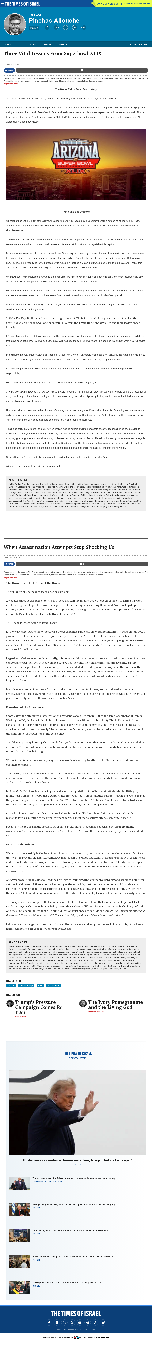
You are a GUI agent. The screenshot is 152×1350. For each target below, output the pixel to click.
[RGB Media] (78, 1337)
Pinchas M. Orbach (96, 1012)
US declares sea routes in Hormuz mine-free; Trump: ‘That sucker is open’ (77, 1160)
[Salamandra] (102, 1337)
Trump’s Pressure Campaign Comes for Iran (39, 1007)
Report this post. (11, 84)
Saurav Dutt (20, 1017)
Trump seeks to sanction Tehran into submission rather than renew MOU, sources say (74, 1178)
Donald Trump (26, 985)
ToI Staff (77, 1164)
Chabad (11, 985)
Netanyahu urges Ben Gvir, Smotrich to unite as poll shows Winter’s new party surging (74, 1204)
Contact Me (63, 44)
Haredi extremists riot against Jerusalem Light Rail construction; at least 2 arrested (73, 1256)
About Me (47, 44)
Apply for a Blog (139, 44)
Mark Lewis (37, 1286)
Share (10, 70)
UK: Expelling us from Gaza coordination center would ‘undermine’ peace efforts (72, 1230)
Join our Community (109, 3)
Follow (34, 27)
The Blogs (35, 14)
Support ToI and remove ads (137, 4)
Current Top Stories (77, 1058)
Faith (40, 985)
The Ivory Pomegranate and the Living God (115, 1004)
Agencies (58, 1182)
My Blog (33, 44)
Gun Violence (54, 985)
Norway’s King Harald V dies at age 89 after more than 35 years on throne (68, 1282)
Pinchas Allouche (54, 20)
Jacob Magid (38, 1182)
